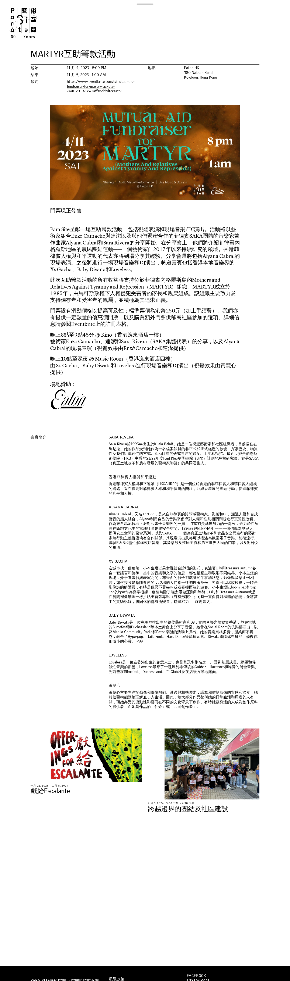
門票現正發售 (66, 210)
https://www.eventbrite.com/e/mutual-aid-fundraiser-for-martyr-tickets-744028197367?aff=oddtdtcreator (101, 86)
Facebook (196, 975)
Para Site (30, 23)
